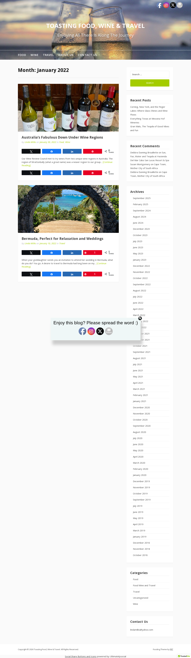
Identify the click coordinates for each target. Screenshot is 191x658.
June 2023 (138, 247)
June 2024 (138, 222)
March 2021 (139, 388)
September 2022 (142, 284)
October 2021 (140, 345)
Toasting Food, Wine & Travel (95, 25)
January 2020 (139, 474)
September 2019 (142, 499)
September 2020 (142, 425)
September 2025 (142, 198)
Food (22, 55)
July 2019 (137, 505)
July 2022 (137, 296)
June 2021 (138, 370)
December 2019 (141, 481)
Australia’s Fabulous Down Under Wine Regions (62, 137)
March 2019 (139, 530)
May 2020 (138, 450)
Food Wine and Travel (144, 585)
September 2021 (142, 351)
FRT (171, 649)
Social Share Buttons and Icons (80, 656)
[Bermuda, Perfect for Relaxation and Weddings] (68, 209)
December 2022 (141, 265)
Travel (48, 55)
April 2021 (138, 382)
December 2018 (141, 542)
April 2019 (138, 524)
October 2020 (140, 419)
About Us (65, 55)
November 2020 (141, 413)
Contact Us (87, 55)
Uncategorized (140, 597)
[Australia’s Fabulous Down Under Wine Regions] (68, 108)
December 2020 (141, 407)
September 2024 (142, 210)
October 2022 (140, 278)
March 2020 (139, 462)
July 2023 (137, 241)
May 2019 (138, 518)
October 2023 (140, 235)
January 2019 (139, 536)
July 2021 (137, 364)
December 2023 (141, 228)
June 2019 (138, 511)
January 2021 (139, 401)
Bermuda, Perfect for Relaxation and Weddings (62, 239)
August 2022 (139, 290)
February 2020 (140, 468)
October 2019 (140, 493)
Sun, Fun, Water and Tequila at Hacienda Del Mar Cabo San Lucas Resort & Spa (149, 156)
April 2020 (138, 456)
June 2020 (138, 444)
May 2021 (138, 376)
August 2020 (139, 432)
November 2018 (141, 548)
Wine (34, 55)
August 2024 (139, 216)
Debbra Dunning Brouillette (144, 152)
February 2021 (140, 395)
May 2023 (138, 253)
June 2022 (138, 302)
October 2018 (140, 555)
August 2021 (139, 358)
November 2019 (141, 487)
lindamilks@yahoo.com (141, 629)
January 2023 (139, 259)
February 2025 (140, 204)
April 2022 (138, 308)
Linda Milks (30, 142)
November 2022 (141, 271)
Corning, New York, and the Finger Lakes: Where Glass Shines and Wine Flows (149, 110)
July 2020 (137, 438)
